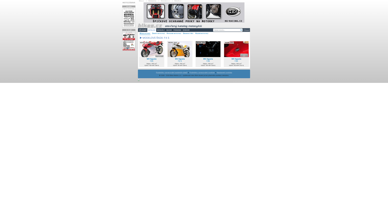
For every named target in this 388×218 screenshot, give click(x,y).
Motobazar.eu (152, 1)
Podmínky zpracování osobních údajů (171, 72)
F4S (151, 60)
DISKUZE (186, 30)
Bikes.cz (141, 1)
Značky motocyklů (158, 33)
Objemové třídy (188, 33)
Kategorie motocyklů (174, 33)
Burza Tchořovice (128, 8)
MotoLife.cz (177, 1)
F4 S (180, 60)
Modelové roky (145, 33)
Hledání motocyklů (201, 33)
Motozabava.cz (165, 1)
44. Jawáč (129, 32)
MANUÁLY (161, 30)
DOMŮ (144, 30)
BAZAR (169, 30)
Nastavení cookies (224, 72)
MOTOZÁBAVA (129, 3)
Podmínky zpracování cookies (202, 72)
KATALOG (151, 30)
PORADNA (177, 30)
